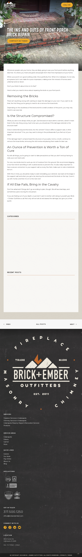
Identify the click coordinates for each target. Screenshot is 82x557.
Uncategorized (14, 265)
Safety (10, 260)
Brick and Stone (14, 223)
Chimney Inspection (16, 228)
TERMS (70, 555)
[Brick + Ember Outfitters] (14, 4)
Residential (12, 255)
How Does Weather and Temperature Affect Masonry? (29, 295)
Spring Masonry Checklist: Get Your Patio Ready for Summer (31, 288)
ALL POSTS (41, 324)
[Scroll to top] (78, 553)
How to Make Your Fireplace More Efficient (24, 307)
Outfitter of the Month (18, 248)
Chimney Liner (14, 230)
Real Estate (12, 253)
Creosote (11, 235)
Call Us (66, 5)
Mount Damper (14, 245)
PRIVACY (63, 555)
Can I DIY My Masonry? (16, 282)
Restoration (12, 258)
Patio (9, 250)
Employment (13, 238)
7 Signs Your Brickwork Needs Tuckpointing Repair (27, 301)
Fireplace (11, 240)
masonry (11, 243)
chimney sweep (14, 233)
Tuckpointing (13, 263)
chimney (11, 225)
